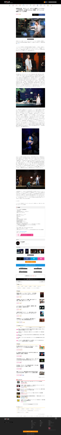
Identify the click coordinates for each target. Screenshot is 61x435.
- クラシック (32, 423)
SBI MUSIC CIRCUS (30, 410)
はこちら (25, 234)
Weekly (30, 327)
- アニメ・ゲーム (33, 424)
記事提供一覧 (49, 421)
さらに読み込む (30, 404)
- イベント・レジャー (33, 422)
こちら (18, 43)
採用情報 (49, 423)
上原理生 (35, 286)
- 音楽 (31, 420)
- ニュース (41, 421)
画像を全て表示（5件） (30, 39)
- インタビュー (41, 422)
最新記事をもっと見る (41, 377)
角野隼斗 (27, 412)
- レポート (41, 423)
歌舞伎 (18, 408)
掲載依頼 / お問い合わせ (51, 422)
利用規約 (49, 424)
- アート (32, 425)
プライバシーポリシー (50, 425)
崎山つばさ (39, 286)
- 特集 (40, 425)
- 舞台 (31, 421)
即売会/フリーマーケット (21, 412)
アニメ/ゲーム (37, 410)
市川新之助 (27, 408)
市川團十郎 (22, 408)
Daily (20, 327)
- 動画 (40, 420)
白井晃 (18, 286)
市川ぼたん (32, 408)
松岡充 (22, 286)
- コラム (40, 424)
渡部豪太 (30, 286)
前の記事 (19, 281)
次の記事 (42, 281)
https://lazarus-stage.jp (23, 231)
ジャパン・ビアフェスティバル (22, 410)
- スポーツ (32, 426)
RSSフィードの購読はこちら (31, 431)
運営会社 (49, 420)
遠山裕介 (26, 286)
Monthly (40, 327)
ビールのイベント (38, 408)
